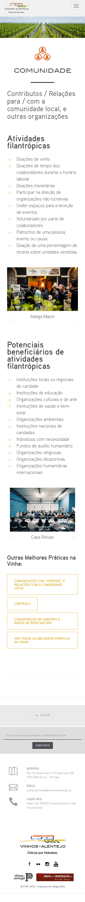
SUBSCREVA (42, 745)
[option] (42, 294)
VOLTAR (45, 715)
